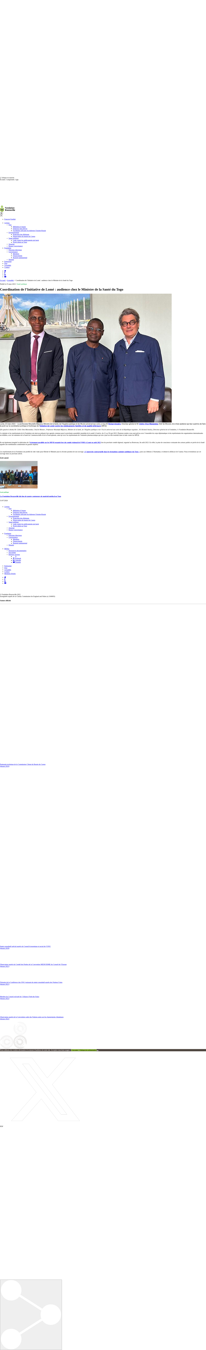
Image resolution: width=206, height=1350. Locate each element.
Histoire (11, 259)
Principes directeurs (15, 250)
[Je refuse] (97, 1050)
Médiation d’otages (19, 227)
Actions (7, 223)
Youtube (18, 562)
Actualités (7, 265)
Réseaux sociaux (14, 554)
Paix (10, 225)
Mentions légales (10, 574)
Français (7, 219)
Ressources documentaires (17, 551)
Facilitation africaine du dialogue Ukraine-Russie (29, 231)
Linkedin (17, 560)
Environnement (14, 232)
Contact (7, 267)
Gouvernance (13, 252)
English (13, 219)
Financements (17, 256)
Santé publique (14, 238)
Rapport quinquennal (20, 258)
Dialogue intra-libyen (20, 229)
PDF (1, 1126)
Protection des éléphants (21, 234)
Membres (16, 254)
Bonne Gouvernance (16, 246)
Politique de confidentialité (88, 1050)
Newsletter (12, 553)
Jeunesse (11, 244)
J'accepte (75, 1050)
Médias (6, 549)
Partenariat (7, 261)
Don (5, 263)
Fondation (7, 248)
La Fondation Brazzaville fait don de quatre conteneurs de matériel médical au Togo (30, 496)
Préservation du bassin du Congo (24, 236)
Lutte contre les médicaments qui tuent (26, 240)
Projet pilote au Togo (20, 242)
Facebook (17, 558)
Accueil (3, 280)
